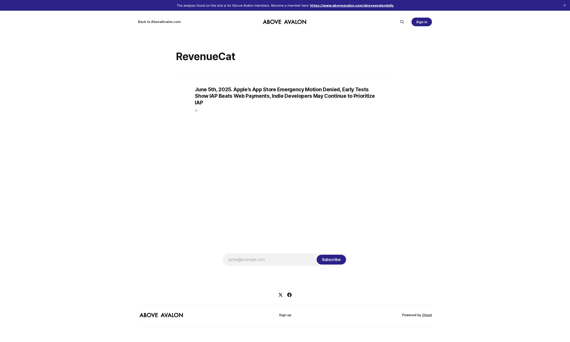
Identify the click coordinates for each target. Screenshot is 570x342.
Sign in (421, 22)
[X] (280, 295)
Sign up (285, 315)
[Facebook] (289, 295)
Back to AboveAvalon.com (159, 22)
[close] (564, 5)
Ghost (427, 315)
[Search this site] (402, 21)
